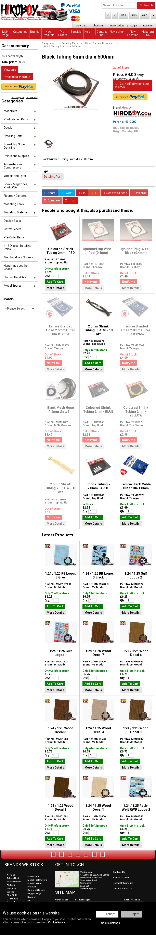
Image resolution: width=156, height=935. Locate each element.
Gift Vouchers (12, 229)
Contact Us (102, 33)
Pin (83, 193)
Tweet (68, 193)
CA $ (144, 15)
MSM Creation (34, 883)
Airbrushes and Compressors (13, 166)
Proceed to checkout (17, 76)
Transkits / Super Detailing (15, 146)
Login (133, 25)
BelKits (10, 892)
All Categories (18, 97)
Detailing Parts (70, 43)
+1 (96, 193)
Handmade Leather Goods (16, 267)
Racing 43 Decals (36, 890)
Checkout (98, 25)
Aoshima (11, 888)
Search (148, 5)
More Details (55, 288)
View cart (10, 69)
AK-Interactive (14, 881)
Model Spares (13, 285)
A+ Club (11, 875)
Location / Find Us (122, 888)
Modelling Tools (14, 204)
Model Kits (10, 111)
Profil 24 (31, 886)
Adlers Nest (13, 878)
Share (51, 193)
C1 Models (12, 898)
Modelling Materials (16, 212)
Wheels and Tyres (15, 175)
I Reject (134, 914)
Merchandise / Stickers (18, 257)
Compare (53, 200)
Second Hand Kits (15, 277)
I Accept (109, 914)
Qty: (48, 275)
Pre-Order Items (14, 237)
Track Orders (117, 25)
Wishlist (140, 193)
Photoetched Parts (16, 119)
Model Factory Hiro (37, 880)
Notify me (91, 281)
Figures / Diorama (15, 195)
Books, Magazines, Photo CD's (16, 186)
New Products (48, 33)
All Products (32, 97)
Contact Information (123, 883)
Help (87, 31)
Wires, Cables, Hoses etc (99, 43)
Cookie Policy (56, 922)
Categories (20, 31)
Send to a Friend (116, 193)
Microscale (33, 876)
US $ (123, 15)
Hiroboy (127, 107)
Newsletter (117, 31)
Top (72, 200)
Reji (29, 900)
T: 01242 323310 (121, 877)
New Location (132, 33)
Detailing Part (52, 176)
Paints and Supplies (16, 156)
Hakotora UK (148, 33)
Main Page (5, 33)
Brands (34, 31)
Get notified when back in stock (132, 85)
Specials (76, 31)
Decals (8, 127)
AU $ (134, 15)
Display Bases (13, 220)
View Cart (81, 25)
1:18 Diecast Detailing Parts (17, 247)
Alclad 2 (11, 885)
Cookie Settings (110, 922)
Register (148, 25)
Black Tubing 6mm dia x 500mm (62, 46)
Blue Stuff (12, 895)
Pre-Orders (62, 33)
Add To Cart (55, 281)
